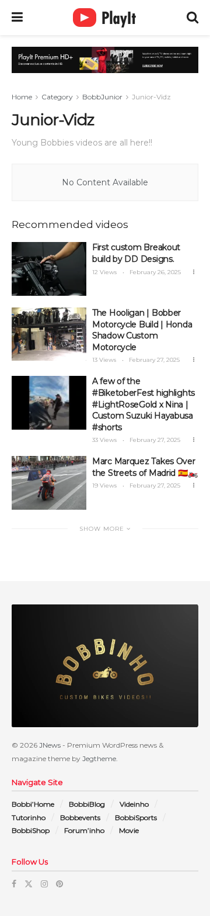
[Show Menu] (17, 17)
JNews (50, 745)
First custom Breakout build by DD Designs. (136, 253)
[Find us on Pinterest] (59, 883)
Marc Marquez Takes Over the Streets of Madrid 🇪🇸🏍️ (144, 467)
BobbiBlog (87, 804)
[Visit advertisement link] (105, 69)
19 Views (104, 485)
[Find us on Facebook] (14, 883)
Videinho (134, 804)
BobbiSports (136, 817)
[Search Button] (192, 17)
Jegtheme (99, 758)
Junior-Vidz (151, 96)
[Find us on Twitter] (28, 883)
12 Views (104, 272)
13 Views (104, 360)
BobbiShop (31, 830)
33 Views (104, 440)
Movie (129, 830)
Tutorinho (29, 817)
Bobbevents (80, 817)
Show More (103, 529)
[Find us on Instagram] (44, 883)
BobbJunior (102, 96)
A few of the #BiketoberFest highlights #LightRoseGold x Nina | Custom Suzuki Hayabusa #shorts (143, 404)
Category (57, 96)
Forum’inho (84, 830)
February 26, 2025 (154, 272)
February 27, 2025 (153, 360)
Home (22, 96)
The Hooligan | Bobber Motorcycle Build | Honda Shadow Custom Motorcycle (142, 329)
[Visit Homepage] (105, 17)
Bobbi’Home (33, 804)
